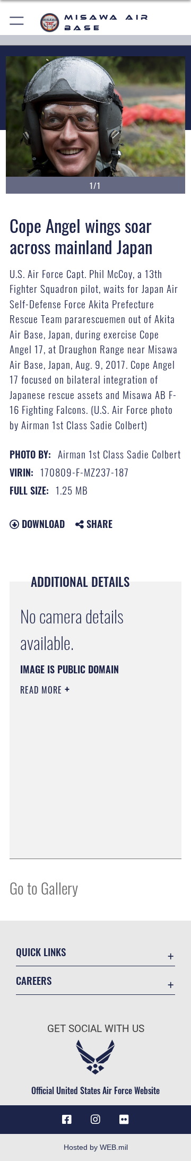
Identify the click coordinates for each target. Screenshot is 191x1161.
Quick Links (41, 951)
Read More (42, 689)
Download (42, 524)
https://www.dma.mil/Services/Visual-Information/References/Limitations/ (84, 839)
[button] (17, 22)
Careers (33, 980)
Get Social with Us (95, 1029)
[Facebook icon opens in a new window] (67, 1120)
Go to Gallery (44, 887)
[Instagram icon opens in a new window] (95, 1120)
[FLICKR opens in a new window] (124, 1120)
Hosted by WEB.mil (96, 1147)
